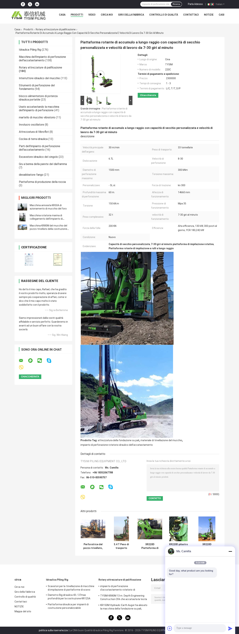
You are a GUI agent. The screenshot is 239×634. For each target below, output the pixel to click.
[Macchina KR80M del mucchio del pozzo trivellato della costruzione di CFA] (22, 227)
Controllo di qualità (163, 14)
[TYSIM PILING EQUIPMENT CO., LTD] (28, 15)
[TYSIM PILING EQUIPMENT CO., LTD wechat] (41, 360)
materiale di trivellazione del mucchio (161, 440)
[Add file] (169, 628)
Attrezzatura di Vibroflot (34, 131)
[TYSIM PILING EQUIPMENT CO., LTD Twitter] (30, 4)
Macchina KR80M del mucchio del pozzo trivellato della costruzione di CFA (48, 229)
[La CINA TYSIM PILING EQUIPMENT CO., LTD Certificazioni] (29, 259)
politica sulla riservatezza (53, 630)
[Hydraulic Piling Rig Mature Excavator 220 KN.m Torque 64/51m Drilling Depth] (100, 74)
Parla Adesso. (195, 4)
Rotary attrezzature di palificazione (56, 29)
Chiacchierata (148, 95)
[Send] (230, 628)
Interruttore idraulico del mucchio (39, 78)
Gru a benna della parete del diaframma (43, 164)
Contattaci (191, 14)
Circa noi (107, 14)
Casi (221, 14)
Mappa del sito (23, 611)
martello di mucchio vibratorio (37, 117)
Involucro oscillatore (31, 124)
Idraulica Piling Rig (30, 49)
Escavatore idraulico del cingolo (38, 156)
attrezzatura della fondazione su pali (118, 440)
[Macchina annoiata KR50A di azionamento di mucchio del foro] (22, 207)
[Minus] (230, 551)
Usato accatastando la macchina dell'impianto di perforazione (39, 108)
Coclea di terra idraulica (33, 139)
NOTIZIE (208, 14)
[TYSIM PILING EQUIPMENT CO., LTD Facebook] (23, 4)
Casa (62, 14)
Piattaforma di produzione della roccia (42, 182)
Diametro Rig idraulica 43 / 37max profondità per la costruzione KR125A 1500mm (69, 597)
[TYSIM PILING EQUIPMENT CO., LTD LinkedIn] (37, 4)
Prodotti (77, 14)
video (92, 14)
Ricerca (176, 4)
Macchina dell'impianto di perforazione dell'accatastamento (42, 58)
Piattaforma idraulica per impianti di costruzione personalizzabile (68, 606)
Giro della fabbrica (131, 14)
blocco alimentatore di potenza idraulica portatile (38, 97)
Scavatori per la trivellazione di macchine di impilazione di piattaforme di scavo (71, 588)
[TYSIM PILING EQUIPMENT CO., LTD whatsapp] (32, 360)
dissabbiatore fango (31, 174)
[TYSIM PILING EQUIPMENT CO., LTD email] (23, 360)
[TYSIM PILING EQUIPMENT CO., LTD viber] (23, 367)
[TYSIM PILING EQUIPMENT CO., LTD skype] (51, 360)
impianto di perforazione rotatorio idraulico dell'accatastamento (116, 444)
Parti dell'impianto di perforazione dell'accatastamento (39, 147)
